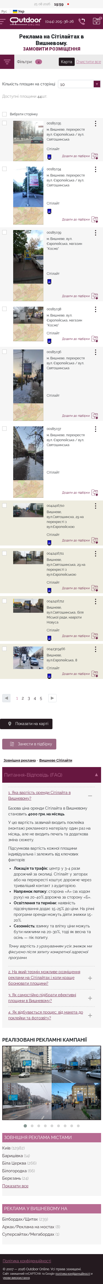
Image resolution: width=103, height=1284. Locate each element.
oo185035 (54, 123)
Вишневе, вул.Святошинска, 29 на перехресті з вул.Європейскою (65, 519)
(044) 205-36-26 (59, 21)
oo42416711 (55, 553)
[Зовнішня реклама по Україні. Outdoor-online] (27, 21)
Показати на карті (31, 723)
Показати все (15, 1186)
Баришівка (13, 1155)
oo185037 (54, 429)
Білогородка (15, 1170)
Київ (7, 1148)
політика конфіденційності (72, 1273)
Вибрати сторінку (24, 114)
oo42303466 (56, 649)
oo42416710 (55, 506)
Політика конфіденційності (27, 1261)
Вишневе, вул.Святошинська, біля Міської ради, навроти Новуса (65, 615)
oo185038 (54, 309)
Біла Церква (14, 1163)
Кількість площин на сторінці (28, 84)
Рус (4, 11)
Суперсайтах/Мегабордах (28, 1234)
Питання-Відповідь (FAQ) (33, 775)
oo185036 (54, 352)
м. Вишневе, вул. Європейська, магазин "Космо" (64, 244)
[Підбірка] (96, 21)
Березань (12, 1178)
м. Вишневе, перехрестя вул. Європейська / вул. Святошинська (66, 134)
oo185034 (54, 169)
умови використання (16, 1277)
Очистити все (88, 62)
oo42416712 (55, 601)
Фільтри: (24, 62)
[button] (25, 1126)
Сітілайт (53, 396)
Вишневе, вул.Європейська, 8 (62, 657)
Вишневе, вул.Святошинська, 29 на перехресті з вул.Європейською (66, 567)
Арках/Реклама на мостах (28, 1226)
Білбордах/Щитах (20, 1219)
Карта (66, 62)
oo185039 (54, 232)
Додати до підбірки (94, 157)
